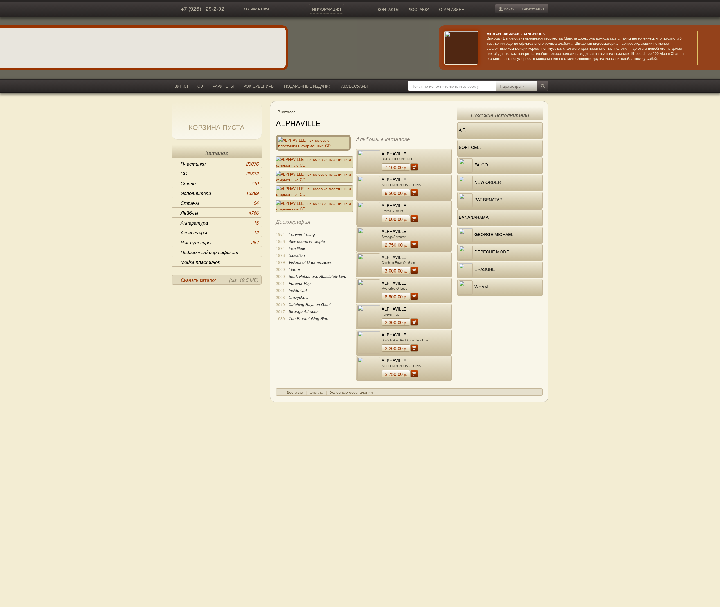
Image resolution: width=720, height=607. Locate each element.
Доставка (295, 392)
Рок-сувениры (220, 242)
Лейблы (220, 212)
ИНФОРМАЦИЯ (326, 9)
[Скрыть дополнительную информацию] (706, 48)
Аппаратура (220, 222)
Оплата (316, 392)
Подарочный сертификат (209, 252)
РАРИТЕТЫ (223, 86)
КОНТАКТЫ (388, 9)
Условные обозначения (351, 392)
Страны (220, 203)
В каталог (286, 111)
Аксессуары (220, 232)
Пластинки (220, 163)
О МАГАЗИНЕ (451, 9)
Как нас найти (256, 9)
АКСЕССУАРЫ (354, 86)
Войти (509, 9)
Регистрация (533, 9)
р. (396, 167)
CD (200, 86)
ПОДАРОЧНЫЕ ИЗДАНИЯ (308, 86)
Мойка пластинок (200, 262)
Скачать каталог (219, 280)
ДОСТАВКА (419, 9)
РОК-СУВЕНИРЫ (258, 86)
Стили (220, 183)
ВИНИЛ (181, 86)
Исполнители (220, 193)
